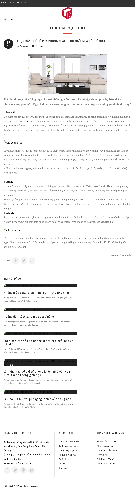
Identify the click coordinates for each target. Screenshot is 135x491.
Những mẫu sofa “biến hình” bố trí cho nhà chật (36, 293)
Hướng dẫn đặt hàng (106, 441)
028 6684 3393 (9, 3)
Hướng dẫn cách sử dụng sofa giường (29, 317)
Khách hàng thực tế (68, 450)
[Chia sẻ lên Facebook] (15, 260)
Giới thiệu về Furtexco (69, 441)
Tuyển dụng (64, 459)
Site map (63, 468)
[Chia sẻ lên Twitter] (23, 260)
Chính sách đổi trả (105, 459)
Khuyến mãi (102, 455)
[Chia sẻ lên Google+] (32, 260)
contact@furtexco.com (19, 463)
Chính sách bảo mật (106, 463)
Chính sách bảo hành (107, 450)
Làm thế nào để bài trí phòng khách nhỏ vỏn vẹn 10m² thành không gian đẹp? (37, 373)
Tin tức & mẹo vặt (67, 455)
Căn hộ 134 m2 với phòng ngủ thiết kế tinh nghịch (37, 399)
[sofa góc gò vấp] (13, 142)
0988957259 (22, 3)
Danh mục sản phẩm (68, 446)
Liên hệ (62, 463)
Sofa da (10, 212)
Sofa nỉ (9, 181)
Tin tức (39, 46)
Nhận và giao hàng (105, 446)
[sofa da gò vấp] (12, 229)
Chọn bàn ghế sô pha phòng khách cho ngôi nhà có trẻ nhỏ (61, 41)
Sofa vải (10, 112)
